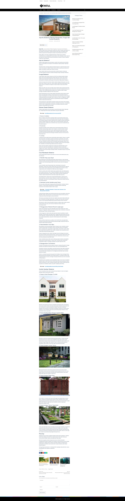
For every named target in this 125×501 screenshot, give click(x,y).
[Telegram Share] (45, 453)
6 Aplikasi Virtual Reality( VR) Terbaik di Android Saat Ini (54, 465)
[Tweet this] (41, 453)
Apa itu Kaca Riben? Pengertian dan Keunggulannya (63, 465)
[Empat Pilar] (45, 5)
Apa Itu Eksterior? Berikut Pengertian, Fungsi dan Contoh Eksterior (55, 48)
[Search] (84, 10)
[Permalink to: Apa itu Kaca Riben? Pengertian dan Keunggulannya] (65, 460)
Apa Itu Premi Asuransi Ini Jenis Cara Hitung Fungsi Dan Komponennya (43, 464)
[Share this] (40, 453)
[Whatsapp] (46, 453)
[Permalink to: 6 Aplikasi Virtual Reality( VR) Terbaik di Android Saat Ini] (54, 460)
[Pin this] (43, 453)
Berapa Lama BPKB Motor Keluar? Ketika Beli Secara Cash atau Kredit (45, 472)
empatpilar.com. (60, 498)
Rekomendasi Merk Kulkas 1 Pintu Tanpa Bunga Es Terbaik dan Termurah (62, 472)
